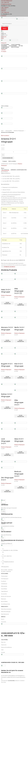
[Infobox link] (14, 342)
